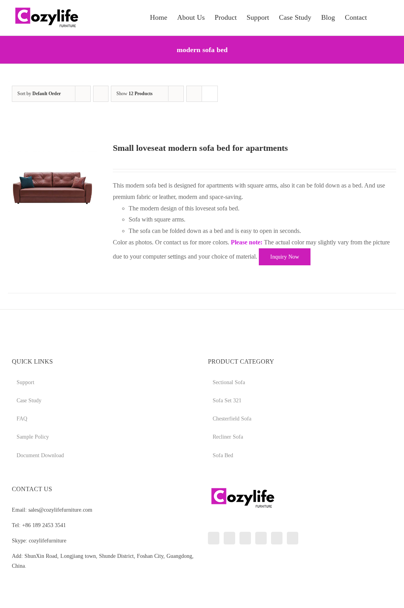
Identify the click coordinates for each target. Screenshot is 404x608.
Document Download (40, 455)
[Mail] (292, 538)
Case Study (29, 400)
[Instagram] (245, 538)
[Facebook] (229, 538)
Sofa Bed (223, 455)
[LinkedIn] (213, 538)
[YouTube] (261, 538)
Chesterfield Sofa (232, 419)
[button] (379, 16)
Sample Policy (33, 437)
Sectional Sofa (229, 382)
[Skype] (276, 538)
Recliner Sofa (228, 437)
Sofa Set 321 (227, 400)
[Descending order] (100, 94)
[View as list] (209, 93)
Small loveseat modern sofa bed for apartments (200, 148)
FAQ (22, 419)
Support (25, 382)
